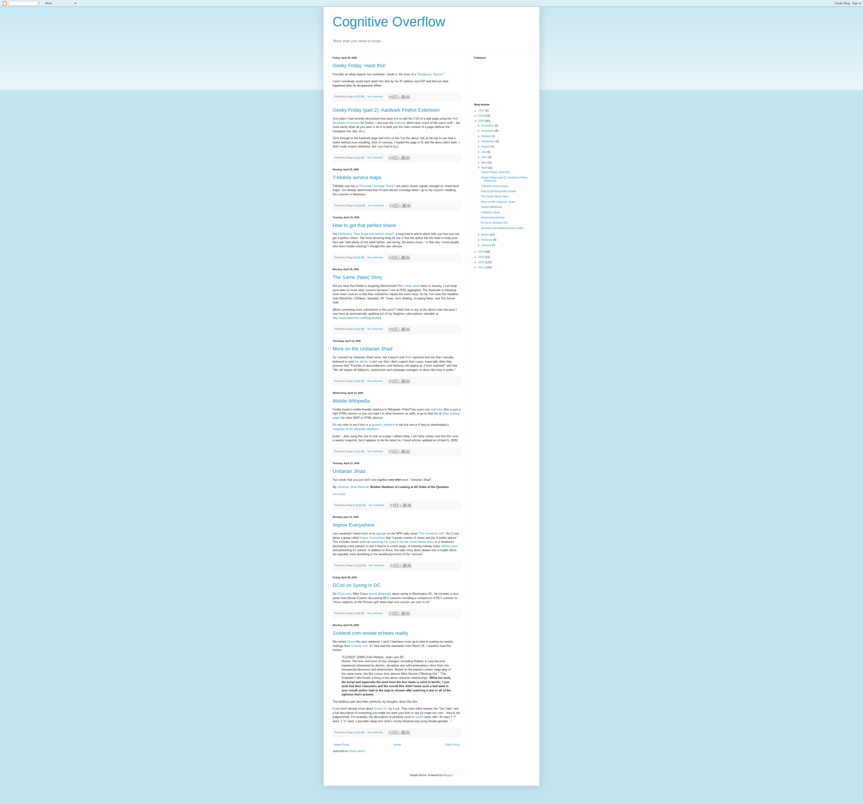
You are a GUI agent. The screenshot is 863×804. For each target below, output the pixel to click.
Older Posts (452, 744)
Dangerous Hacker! (430, 74)
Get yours (339, 494)
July (484, 152)
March (485, 234)
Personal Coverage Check (377, 186)
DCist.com (344, 593)
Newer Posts (341, 744)
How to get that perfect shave (364, 225)
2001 (481, 267)
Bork (408, 357)
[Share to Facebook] (403, 97)
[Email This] (391, 97)
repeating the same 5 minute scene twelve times (402, 541)
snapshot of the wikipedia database (355, 429)
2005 (481, 120)
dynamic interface (383, 424)
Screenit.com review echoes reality (370, 633)
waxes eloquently (380, 593)
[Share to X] (399, 97)
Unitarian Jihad (349, 471)
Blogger (448, 775)
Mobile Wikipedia (351, 401)
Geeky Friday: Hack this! (359, 65)
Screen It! (380, 708)
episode (381, 533)
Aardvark (400, 123)
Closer (351, 641)
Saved (419, 717)
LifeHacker (344, 234)
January (486, 245)
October (486, 136)
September (488, 141)
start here (436, 409)
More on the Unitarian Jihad (362, 349)
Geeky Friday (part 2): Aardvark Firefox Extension (386, 110)
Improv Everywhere (354, 525)
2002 (481, 262)
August (486, 146)
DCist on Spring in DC (357, 585)
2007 (481, 110)
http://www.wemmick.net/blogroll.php (356, 318)
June (484, 157)
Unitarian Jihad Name (351, 487)
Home (397, 744)
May (484, 162)
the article (361, 361)
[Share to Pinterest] (408, 97)
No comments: (375, 96)
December (488, 125)
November (488, 130)
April (484, 167)
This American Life (431, 533)
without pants (449, 546)
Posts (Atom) (357, 751)
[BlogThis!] (395, 97)
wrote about (412, 285)
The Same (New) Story (357, 277)
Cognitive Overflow (389, 21)
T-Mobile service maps (357, 177)
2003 (481, 257)
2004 (481, 251)
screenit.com (359, 646)
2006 (481, 115)
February (487, 239)
